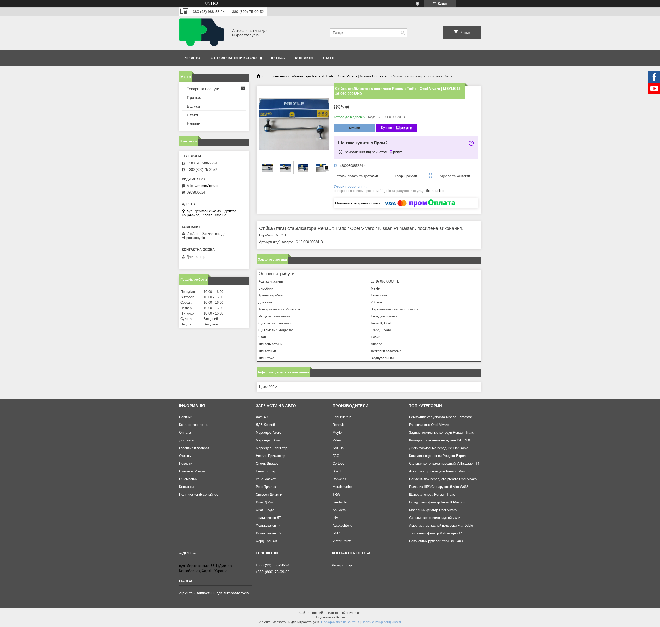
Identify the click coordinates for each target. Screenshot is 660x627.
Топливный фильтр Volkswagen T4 (436, 533)
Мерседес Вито (268, 440)
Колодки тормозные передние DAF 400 (439, 440)
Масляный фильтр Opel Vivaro (433, 510)
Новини (193, 124)
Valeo (337, 440)
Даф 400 (262, 417)
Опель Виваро (267, 463)
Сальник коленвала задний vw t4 (435, 518)
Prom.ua (355, 613)
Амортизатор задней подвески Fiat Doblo (441, 525)
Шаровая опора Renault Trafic (432, 494)
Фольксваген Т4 (268, 525)
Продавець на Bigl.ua (330, 617)
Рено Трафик (266, 487)
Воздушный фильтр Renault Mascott (437, 502)
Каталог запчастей (193, 425)
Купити (354, 128)
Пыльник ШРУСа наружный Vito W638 (438, 487)
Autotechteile (342, 525)
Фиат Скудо (265, 510)
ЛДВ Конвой (265, 425)
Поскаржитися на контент (340, 622)
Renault (338, 425)
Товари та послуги (203, 88)
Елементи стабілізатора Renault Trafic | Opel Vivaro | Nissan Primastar (329, 76)
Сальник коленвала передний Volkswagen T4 (444, 463)
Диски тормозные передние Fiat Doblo (438, 448)
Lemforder (340, 502)
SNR (336, 533)
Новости (185, 463)
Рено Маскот (266, 479)
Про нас (277, 58)
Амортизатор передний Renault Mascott (440, 471)
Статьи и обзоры (192, 471)
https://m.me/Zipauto (202, 186)
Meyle (337, 433)
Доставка (186, 440)
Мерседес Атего (268, 433)
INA (335, 518)
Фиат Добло (265, 502)
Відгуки (193, 106)
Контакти (304, 58)
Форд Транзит (266, 541)
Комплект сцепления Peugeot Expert (437, 456)
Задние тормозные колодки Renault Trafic (441, 433)
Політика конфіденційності (199, 494)
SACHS (338, 448)
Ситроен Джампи (269, 494)
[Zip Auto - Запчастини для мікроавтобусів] (202, 32)
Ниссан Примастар (270, 456)
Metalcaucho (342, 487)
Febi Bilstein (342, 417)
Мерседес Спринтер (271, 448)
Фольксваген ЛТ (268, 518)
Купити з (387, 128)
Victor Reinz (342, 541)
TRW (336, 494)
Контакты (186, 487)
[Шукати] (402, 32)
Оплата (185, 433)
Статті (328, 58)
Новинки (185, 417)
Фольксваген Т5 (268, 533)
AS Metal (339, 510)
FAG (336, 456)
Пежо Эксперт (267, 471)
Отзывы (185, 456)
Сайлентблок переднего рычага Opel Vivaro (443, 479)
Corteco (338, 463)
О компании (188, 479)
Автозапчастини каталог (234, 58)
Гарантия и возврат (194, 448)
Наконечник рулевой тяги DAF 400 (436, 541)
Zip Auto (192, 58)
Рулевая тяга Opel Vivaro (429, 425)
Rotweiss (339, 479)
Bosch (337, 471)
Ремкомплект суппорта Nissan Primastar (440, 417)
